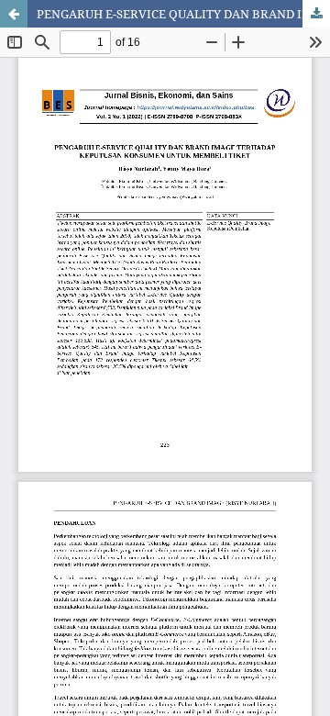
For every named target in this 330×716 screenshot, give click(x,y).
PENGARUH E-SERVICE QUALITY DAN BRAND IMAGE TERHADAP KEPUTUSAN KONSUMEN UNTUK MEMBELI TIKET (183, 14)
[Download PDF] (316, 14)
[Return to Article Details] (14, 14)
